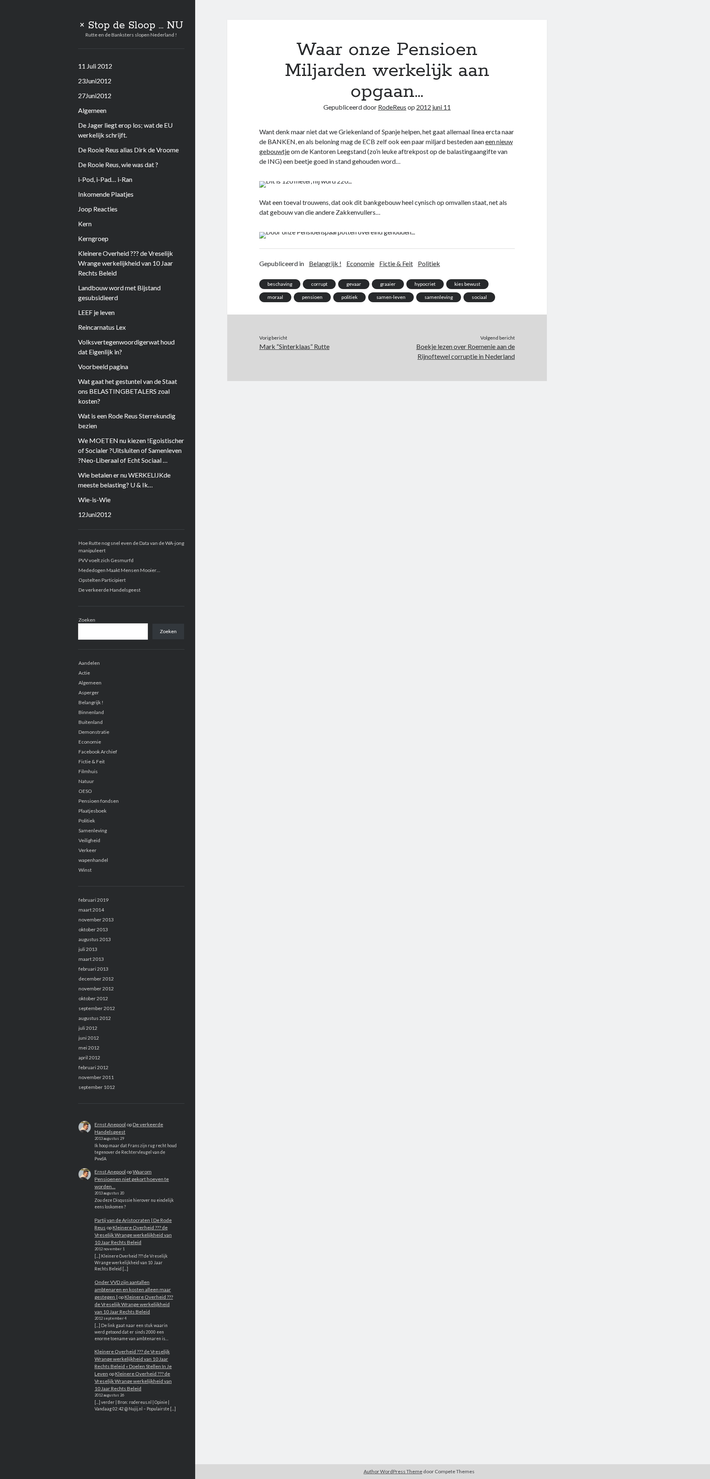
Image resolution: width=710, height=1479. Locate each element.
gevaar (353, 284)
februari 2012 (93, 1067)
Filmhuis (88, 771)
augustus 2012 (94, 1018)
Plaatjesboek (92, 811)
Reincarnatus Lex (102, 327)
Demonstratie (93, 732)
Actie (84, 673)
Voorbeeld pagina (103, 366)
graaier (388, 284)
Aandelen (89, 663)
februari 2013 (93, 969)
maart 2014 (91, 910)
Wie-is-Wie (94, 499)
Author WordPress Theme (393, 1471)
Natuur (86, 781)
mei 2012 (88, 1048)
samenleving (438, 297)
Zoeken (86, 620)
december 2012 (96, 979)
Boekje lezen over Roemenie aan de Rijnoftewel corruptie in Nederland (465, 351)
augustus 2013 (94, 939)
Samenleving (92, 830)
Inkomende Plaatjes (106, 194)
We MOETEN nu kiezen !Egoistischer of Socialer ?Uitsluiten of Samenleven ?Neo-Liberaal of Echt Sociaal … (131, 450)
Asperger (88, 692)
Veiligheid (89, 840)
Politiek (86, 821)
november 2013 (96, 919)
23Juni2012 (94, 81)
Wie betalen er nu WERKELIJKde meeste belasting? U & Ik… (124, 480)
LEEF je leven (96, 312)
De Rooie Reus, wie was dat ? (118, 164)
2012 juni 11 (433, 107)
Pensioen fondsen (98, 801)
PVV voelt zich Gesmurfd (106, 560)
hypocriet (425, 284)
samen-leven (391, 297)
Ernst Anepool (110, 1124)
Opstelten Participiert (102, 580)
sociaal (479, 297)
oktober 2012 (93, 998)
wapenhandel (93, 860)
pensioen (312, 297)
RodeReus (392, 107)
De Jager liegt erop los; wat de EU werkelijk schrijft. (125, 130)
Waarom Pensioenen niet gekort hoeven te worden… (132, 1179)
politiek (349, 297)
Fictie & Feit (91, 761)
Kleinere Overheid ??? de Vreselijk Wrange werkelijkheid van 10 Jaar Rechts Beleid (125, 263)
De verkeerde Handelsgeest (109, 590)
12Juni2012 (94, 514)
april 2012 (89, 1057)
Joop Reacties (98, 209)
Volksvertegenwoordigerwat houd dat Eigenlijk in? (126, 347)
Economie (89, 742)
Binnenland (91, 712)
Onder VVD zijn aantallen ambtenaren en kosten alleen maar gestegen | (133, 1289)
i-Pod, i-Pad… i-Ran (105, 179)
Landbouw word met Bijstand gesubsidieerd (119, 292)
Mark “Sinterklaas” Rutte (294, 346)
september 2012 (96, 1008)
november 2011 (96, 1077)
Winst (85, 870)
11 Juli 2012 (95, 66)
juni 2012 (88, 1038)
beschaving (279, 284)
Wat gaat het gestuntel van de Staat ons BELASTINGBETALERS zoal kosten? (127, 391)
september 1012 (96, 1087)
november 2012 (96, 988)
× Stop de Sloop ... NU (131, 25)
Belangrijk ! (91, 702)
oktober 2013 (93, 929)
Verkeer (87, 850)
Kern (85, 223)
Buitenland (90, 722)
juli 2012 (87, 1028)
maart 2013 (91, 959)
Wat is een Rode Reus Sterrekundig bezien (126, 420)
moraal (275, 297)
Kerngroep (93, 238)
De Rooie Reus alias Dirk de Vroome (128, 150)
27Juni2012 (94, 95)
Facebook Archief (97, 752)
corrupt (319, 284)
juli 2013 (87, 949)
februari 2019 (93, 900)
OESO (85, 791)
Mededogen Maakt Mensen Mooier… (119, 570)
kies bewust (467, 284)
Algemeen (92, 110)
